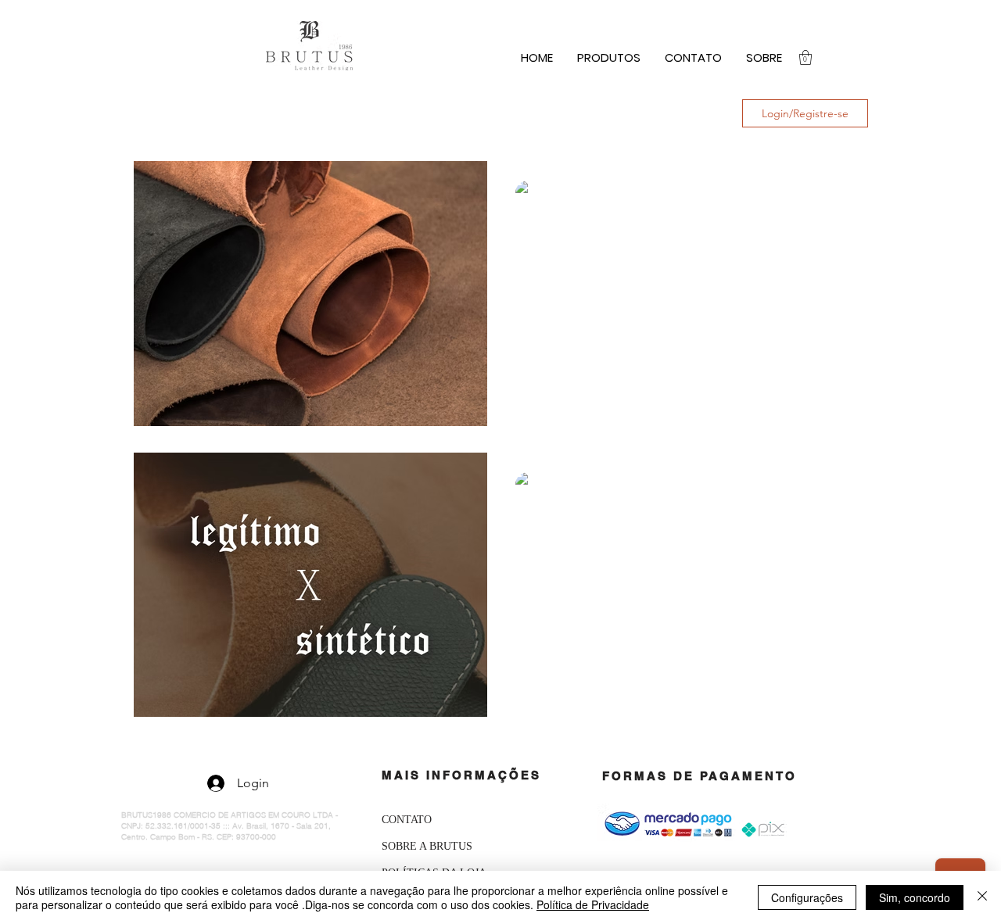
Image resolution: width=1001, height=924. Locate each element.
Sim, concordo (914, 897)
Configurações (807, 897)
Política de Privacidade (592, 904)
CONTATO (407, 820)
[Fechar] (982, 897)
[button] (805, 57)
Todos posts (167, 113)
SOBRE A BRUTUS (427, 846)
